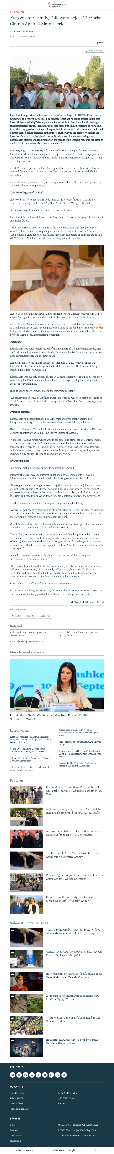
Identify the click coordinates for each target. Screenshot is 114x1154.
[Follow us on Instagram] (25, 1074)
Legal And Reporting (68, 1093)
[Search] (95, 1150)
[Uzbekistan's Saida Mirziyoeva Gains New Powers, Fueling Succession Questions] (57, 685)
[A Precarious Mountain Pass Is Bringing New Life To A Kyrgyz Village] (26, 1003)
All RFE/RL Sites (66, 1098)
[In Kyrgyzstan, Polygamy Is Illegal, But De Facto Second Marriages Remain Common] (26, 981)
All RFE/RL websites (25, 1150)
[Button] (100, 43)
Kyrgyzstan (17, 12)
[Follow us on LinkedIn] (51, 1074)
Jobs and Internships (20, 1109)
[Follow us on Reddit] (19, 1074)
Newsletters (16, 1136)
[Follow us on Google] (32, 1074)
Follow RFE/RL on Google (63, 1150)
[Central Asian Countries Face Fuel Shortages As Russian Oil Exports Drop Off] (26, 959)
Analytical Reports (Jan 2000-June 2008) (77, 1136)
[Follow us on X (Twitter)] (38, 1074)
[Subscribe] (64, 1074)
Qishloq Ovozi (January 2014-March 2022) (78, 1125)
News (12, 1125)
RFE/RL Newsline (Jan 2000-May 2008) (77, 1130)
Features (14, 1130)
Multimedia (15, 1141)
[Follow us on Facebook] (44, 1074)
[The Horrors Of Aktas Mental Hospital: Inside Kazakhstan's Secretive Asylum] (26, 861)
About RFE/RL (17, 1093)
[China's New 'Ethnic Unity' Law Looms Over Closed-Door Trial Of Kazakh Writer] (26, 904)
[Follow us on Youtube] (12, 1074)
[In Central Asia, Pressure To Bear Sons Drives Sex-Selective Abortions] (26, 1047)
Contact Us (63, 1104)
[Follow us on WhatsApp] (57, 1074)
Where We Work (18, 1098)
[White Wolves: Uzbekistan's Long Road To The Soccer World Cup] (26, 1025)
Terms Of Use (16, 1104)
